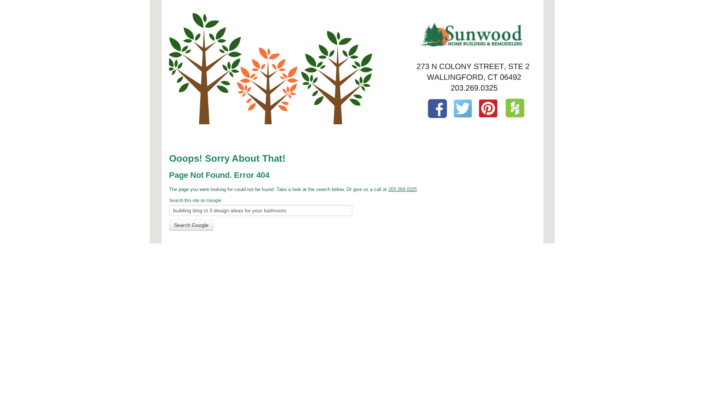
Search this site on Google (195, 200)
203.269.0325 (402, 189)
